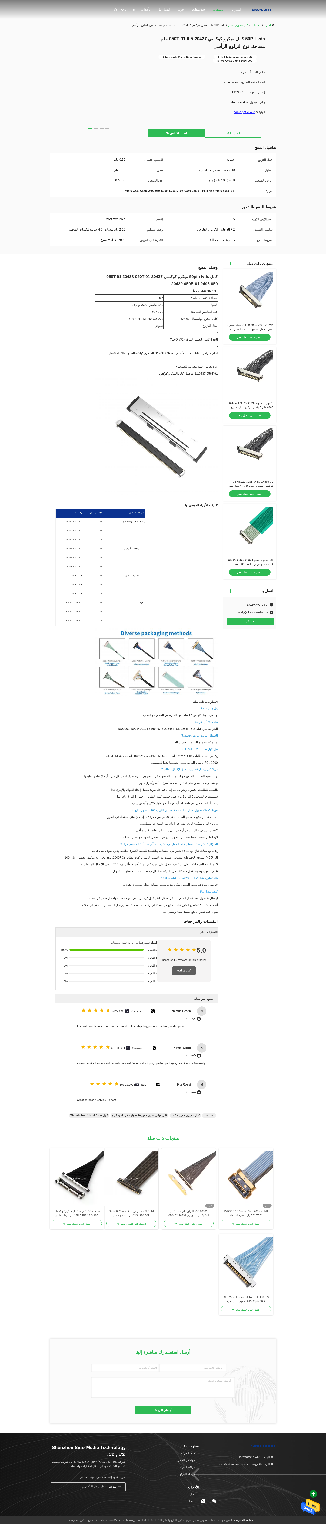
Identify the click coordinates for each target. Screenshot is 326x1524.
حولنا (181, 9)
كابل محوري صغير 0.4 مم (185, 1115)
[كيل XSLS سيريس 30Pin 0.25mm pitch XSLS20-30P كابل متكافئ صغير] (131, 1178)
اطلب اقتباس (178, 133)
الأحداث (146, 9)
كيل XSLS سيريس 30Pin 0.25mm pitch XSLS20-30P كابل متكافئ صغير (131, 1213)
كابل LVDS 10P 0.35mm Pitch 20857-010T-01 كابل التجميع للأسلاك (246, 1213)
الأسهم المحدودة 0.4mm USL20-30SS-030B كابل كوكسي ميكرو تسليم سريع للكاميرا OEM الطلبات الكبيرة (251, 407)
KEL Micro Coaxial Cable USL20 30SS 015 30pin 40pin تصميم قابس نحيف (246, 1299)
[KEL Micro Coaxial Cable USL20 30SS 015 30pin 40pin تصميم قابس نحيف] (246, 1264)
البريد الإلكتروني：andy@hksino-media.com (245, 1464)
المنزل (236, 9)
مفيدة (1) (191, 1018)
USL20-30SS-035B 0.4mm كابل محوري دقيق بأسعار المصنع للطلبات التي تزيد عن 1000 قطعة (250, 329)
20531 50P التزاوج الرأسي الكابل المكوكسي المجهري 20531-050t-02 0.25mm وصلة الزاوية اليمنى (188, 1213)
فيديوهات (198, 9)
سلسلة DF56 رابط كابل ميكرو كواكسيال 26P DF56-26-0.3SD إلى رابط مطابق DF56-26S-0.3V (77, 1213)
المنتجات (218, 9)
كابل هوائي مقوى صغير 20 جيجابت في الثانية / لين (139, 1115)
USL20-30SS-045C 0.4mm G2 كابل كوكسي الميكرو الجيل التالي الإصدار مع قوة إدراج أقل (251, 485)
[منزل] (261, 9)
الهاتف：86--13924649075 (255, 1457)
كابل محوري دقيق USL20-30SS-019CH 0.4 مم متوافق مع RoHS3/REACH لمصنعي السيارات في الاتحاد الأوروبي (250, 564)
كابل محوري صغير (238, 25)
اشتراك (113, 1486)
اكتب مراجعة (184, 970)
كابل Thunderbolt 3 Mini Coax (89, 1115)
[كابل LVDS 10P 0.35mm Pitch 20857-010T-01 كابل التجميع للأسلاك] (246, 1178)
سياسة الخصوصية (243, 1520)
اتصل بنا (164, 9)
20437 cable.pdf (244, 112)
